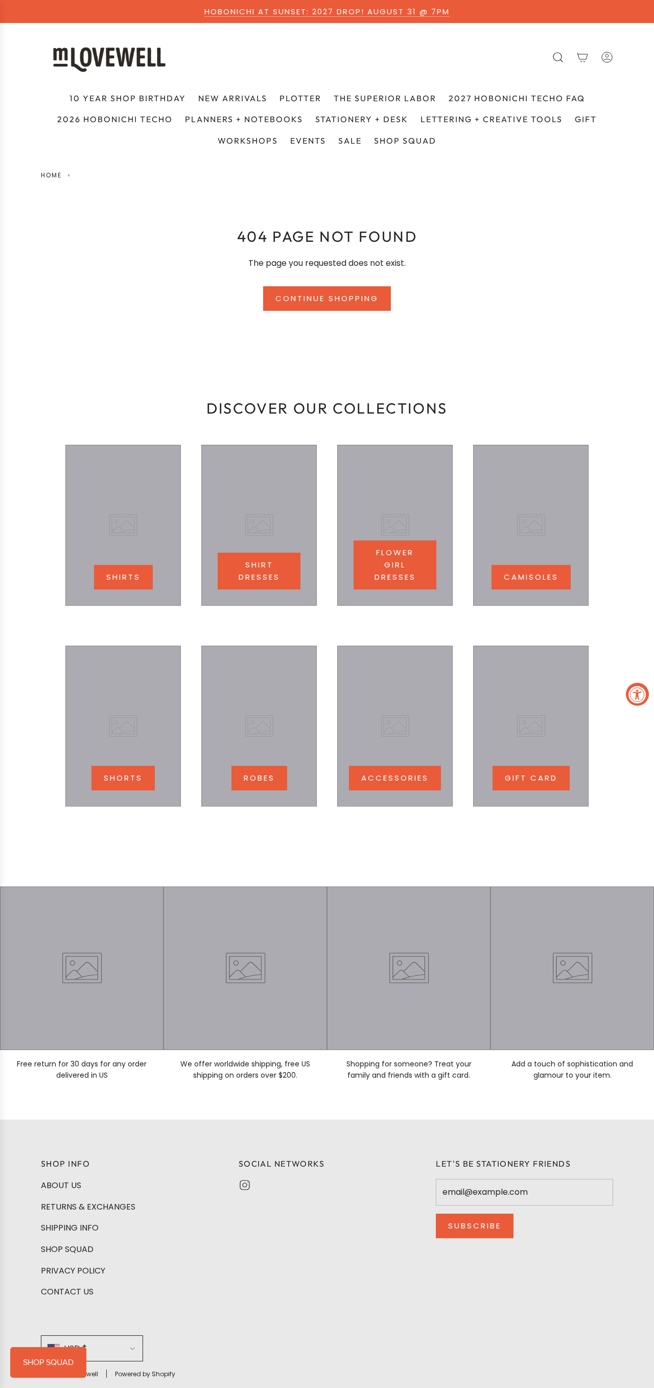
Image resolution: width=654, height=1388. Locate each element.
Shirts (123, 577)
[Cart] (582, 57)
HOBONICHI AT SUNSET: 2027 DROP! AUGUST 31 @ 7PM (327, 11)
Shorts (123, 777)
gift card (531, 777)
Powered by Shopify (145, 1374)
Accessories (395, 777)
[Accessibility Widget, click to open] (637, 694)
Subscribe (474, 1225)
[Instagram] (244, 1185)
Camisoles (531, 577)
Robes (259, 777)
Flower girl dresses (395, 564)
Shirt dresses (259, 570)
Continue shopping (327, 298)
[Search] (558, 57)
